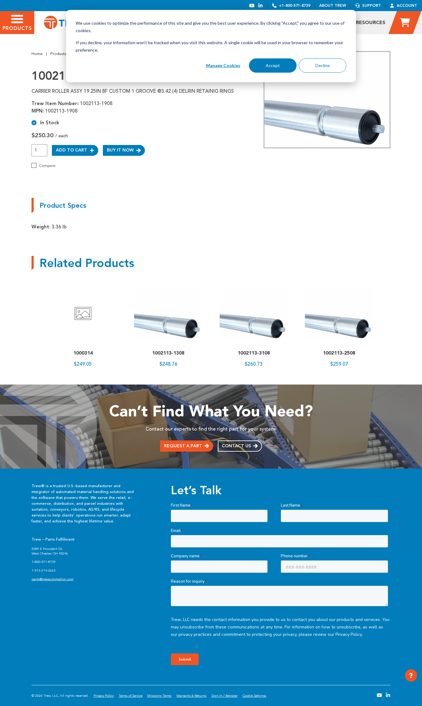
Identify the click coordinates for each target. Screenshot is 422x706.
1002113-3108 (254, 353)
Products (58, 53)
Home (37, 53)
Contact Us (236, 446)
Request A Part (183, 446)
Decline (322, 65)
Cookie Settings (254, 696)
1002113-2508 (339, 353)
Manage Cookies (223, 65)
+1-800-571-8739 (294, 5)
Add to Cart (71, 150)
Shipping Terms (159, 696)
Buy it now (120, 150)
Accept (273, 65)
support (371, 5)
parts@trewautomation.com (53, 579)
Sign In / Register (224, 696)
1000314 (83, 353)
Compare (47, 165)
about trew (332, 5)
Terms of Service (130, 696)
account (407, 5)
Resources (370, 22)
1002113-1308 (168, 353)
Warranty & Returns (191, 696)
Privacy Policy (104, 696)
